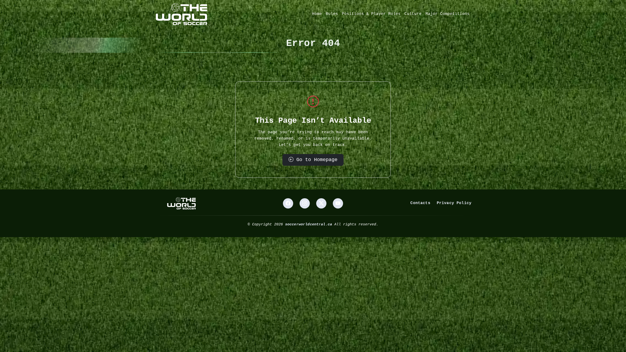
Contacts (420, 203)
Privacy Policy (454, 203)
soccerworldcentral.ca (308, 224)
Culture (413, 14)
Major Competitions (447, 14)
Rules (332, 14)
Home (317, 14)
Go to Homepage (315, 160)
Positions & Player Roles (371, 14)
